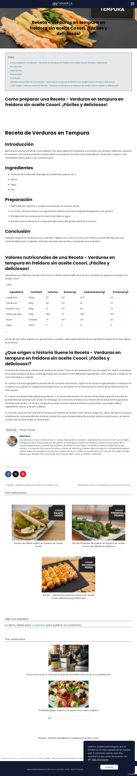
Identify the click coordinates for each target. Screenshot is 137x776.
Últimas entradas (27, 430)
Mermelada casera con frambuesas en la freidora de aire (104, 485)
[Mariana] (12, 445)
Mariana (25, 436)
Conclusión (15, 78)
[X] (15, 474)
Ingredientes (16, 70)
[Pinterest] (23, 474)
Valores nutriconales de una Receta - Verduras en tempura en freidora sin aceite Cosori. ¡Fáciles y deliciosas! (62, 82)
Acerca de (11, 430)
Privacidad (80, 769)
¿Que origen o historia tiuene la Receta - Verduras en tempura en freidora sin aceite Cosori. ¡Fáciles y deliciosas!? (64, 85)
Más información (100, 759)
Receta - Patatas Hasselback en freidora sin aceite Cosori (33, 485)
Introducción (16, 66)
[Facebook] (8, 474)
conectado (38, 625)
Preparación (16, 74)
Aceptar (109, 767)
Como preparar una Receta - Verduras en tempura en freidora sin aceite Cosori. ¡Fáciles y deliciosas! (58, 62)
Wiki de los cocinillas (56, 769)
